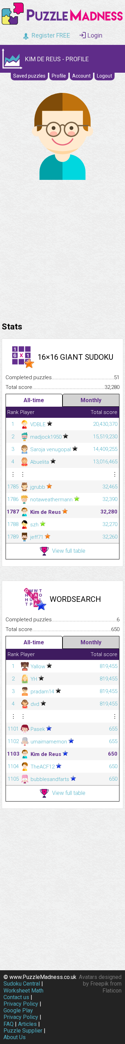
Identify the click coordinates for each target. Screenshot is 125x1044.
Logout (104, 76)
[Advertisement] (62, 249)
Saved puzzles (29, 76)
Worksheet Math (23, 990)
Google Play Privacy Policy (20, 1013)
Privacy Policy (20, 1004)
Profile (59, 76)
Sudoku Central (21, 983)
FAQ (8, 1024)
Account (81, 76)
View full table (68, 551)
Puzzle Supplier (22, 1030)
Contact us (16, 997)
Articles (27, 1024)
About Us (14, 1037)
